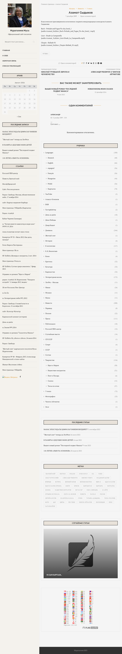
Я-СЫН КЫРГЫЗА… (54, 575)
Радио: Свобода (8, 343)
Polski (82, 184)
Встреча (58, 482)
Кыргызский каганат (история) (14, 317)
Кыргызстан (81, 272)
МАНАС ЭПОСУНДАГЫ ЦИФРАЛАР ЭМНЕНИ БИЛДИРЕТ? (66, 429)
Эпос (110, 502)
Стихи (80, 498)
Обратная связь (9, 61)
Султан (81, 355)
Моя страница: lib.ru (10, 250)
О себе (5, 56)
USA (93, 474)
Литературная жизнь (81, 277)
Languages (81, 152)
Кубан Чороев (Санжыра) (12, 218)
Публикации (81, 324)
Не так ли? (79, 490)
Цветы (62, 502)
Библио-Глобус (87, 478)
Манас (81, 287)
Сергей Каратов (50, 498)
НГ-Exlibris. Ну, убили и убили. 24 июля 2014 (19, 338)
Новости (81, 303)
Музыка (45, 53)
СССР (81, 350)
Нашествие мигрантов (82, 370)
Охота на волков (70, 494)
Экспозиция (100, 502)
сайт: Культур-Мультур (11, 311)
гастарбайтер (50, 506)
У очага (81, 391)
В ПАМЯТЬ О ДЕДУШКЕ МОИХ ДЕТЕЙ (17, 145)
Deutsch (82, 158)
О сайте (105, 490)
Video (100, 474)
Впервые (48, 482)
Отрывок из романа (52, 494)
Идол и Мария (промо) (53, 486)
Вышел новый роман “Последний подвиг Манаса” (63, 445)
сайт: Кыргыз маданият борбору (15, 202)
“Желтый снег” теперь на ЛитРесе (15, 139)
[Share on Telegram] (98, 63)
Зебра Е (98, 482)
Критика (81, 261)
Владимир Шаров (103, 478)
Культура (81, 267)
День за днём (7, 322)
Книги (68, 486)
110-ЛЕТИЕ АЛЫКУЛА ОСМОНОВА (15, 158)
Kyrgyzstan (83, 474)
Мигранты (110, 486)
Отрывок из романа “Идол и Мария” (16, 274)
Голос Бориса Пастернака (12, 245)
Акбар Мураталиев (51, 478)
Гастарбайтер (81, 210)
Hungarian (82, 178)
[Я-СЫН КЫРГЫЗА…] (81, 553)
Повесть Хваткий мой (10, 178)
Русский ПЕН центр (10, 173)
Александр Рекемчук (70, 478)
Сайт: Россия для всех (10, 189)
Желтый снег (81, 235)
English (82, 163)
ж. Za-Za (5, 293)
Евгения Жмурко (86, 482)
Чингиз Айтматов (81, 402)
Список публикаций (11, 66)
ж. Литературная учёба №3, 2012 (14, 298)
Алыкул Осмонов (81, 199)
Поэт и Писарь (82, 376)
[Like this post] (84, 63)
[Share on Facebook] (86, 63)
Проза (81, 318)
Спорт (81, 344)
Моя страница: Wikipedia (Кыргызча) (16, 208)
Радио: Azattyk (8, 213)
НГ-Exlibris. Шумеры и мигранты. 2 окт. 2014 (19, 256)
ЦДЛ (54, 502)
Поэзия (81, 313)
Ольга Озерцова (92, 490)
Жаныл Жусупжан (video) (12, 364)
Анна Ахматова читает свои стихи (15, 232)
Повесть (83, 494)
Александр (55, 115)
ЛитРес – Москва (81, 282)
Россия (102, 494)
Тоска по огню (82, 386)
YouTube (81, 194)
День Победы (81, 220)
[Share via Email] (101, 63)
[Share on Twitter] (88, 63)
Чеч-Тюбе (71, 502)
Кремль (76, 486)
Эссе (81, 407)
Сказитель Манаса (67, 498)
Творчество (81, 360)
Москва (48, 490)
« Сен (19, 116)
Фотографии (81, 396)
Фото (47, 502)
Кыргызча (82, 189)
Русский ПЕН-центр (81, 329)
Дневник (81, 230)
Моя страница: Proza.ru (11, 261)
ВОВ (81, 204)
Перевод (81, 308)
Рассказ (93, 494)
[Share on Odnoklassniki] (93, 63)
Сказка (82, 381)
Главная (6, 50)
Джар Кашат (81, 225)
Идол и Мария (82, 365)
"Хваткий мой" (50, 474)
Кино (81, 256)
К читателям (81, 246)
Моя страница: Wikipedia (12, 370)
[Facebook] (20, 377)
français (82, 173)
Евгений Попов (70, 482)
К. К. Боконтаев (81, 251)
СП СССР (81, 339)
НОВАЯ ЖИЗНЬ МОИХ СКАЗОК (100, 89)
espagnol (82, 168)
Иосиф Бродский (9, 184)
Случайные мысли (81, 334)
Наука (81, 298)
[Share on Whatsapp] (96, 63)
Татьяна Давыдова (93, 498)
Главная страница (47, 4)
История (81, 241)
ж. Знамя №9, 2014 (9, 327)
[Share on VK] (91, 63)
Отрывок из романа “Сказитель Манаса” (18, 333)
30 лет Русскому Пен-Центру (13, 287)
